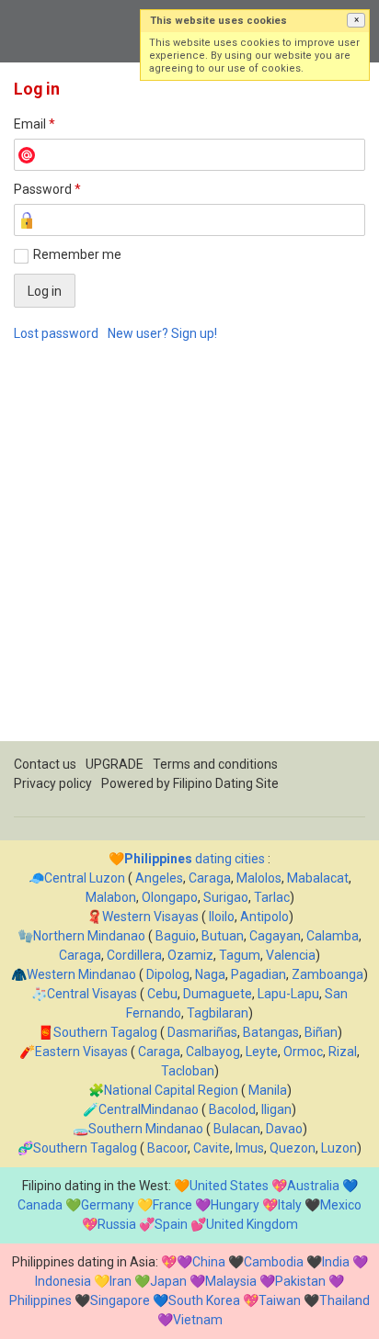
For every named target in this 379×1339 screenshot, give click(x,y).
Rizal (342, 1051)
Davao (284, 1128)
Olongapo (170, 897)
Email (34, 124)
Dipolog (168, 974)
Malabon (111, 897)
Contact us (45, 764)
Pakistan (300, 1281)
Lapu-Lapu (288, 993)
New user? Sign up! (162, 333)
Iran (120, 1281)
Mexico (341, 1205)
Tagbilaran (217, 1013)
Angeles (159, 878)
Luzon (339, 1148)
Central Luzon (84, 878)
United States (229, 1185)
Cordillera (134, 955)
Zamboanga (327, 974)
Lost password (56, 333)
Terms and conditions (215, 764)
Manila (267, 1090)
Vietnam (198, 1319)
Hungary (235, 1205)
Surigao (225, 897)
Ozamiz (190, 955)
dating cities (194, 858)
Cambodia (274, 1262)
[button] (356, 20)
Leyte (262, 1051)
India (336, 1262)
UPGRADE (115, 764)
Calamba (332, 935)
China (208, 1262)
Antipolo (264, 916)
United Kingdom (252, 1224)
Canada (40, 1205)
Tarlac (272, 897)
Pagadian (258, 974)
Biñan (321, 1032)
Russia (117, 1224)
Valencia (291, 955)
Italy (290, 1205)
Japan (168, 1281)
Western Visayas (150, 916)
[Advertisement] (189, 552)
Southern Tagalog (105, 1032)
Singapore (120, 1300)
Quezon (293, 1148)
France (172, 1205)
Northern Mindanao (89, 935)
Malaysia (231, 1281)
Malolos (258, 878)
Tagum (239, 955)
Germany (107, 1205)
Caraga (210, 878)
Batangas (271, 1032)
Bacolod (232, 1109)
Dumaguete (217, 993)
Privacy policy (53, 783)
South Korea (204, 1300)
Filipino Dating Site (226, 783)
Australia (313, 1185)
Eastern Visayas (81, 1051)
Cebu (162, 993)
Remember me (77, 254)
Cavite (211, 1148)
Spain (171, 1224)
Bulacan (236, 1128)
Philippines (40, 1300)
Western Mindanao (81, 974)
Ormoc (303, 1051)
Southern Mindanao (145, 1128)
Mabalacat (318, 878)
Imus (249, 1148)
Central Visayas (92, 993)
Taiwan (279, 1300)
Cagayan (275, 935)
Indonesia (63, 1281)
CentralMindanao (148, 1109)
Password (47, 189)
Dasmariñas (202, 1032)
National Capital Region (171, 1090)
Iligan (276, 1109)
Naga (210, 974)
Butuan (222, 935)
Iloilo (222, 916)
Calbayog (213, 1051)
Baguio (175, 935)
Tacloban (187, 1070)
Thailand (344, 1300)
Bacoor (167, 1148)
